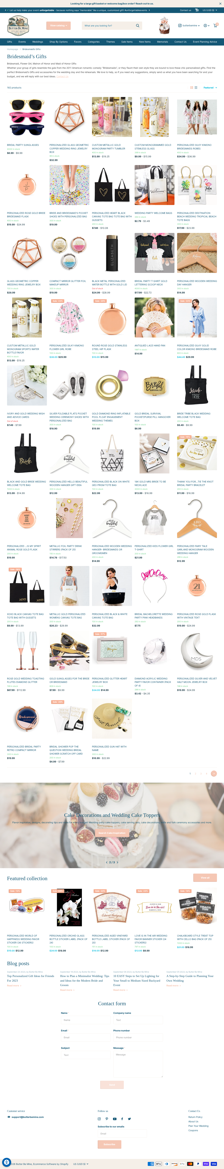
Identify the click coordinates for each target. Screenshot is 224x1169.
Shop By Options (59, 41)
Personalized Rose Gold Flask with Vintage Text (196, 616)
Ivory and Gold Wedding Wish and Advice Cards (26, 415)
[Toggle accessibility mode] (197, 10)
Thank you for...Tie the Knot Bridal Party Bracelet (195, 483)
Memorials (162, 41)
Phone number (121, 1030)
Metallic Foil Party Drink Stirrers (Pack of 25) (66, 548)
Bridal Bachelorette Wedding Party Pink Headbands (154, 616)
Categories (94, 41)
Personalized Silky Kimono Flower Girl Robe (67, 347)
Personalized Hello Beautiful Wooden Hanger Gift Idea (69, 483)
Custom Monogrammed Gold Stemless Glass (153, 147)
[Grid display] (191, 87)
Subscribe (110, 1144)
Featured (209, 87)
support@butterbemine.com (28, 1117)
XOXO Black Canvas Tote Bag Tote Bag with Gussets (25, 616)
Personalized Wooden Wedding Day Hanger (197, 283)
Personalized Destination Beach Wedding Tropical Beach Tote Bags (196, 216)
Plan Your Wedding (198, 1125)
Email (65, 1030)
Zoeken (137, 26)
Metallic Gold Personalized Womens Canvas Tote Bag (67, 616)
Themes (110, 41)
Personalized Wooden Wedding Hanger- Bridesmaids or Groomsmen (112, 549)
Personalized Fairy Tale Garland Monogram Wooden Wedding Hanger (195, 549)
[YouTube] (114, 1119)
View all (205, 877)
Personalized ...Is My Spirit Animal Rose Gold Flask (24, 548)
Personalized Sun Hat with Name (109, 748)
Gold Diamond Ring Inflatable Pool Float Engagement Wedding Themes (111, 417)
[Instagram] (99, 1118)
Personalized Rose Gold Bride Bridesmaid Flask (26, 215)
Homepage (12, 49)
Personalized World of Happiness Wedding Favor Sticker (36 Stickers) (23, 939)
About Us (193, 1121)
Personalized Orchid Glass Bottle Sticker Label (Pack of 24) (68, 939)
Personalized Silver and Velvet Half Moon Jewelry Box (197, 680)
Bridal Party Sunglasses (23, 145)
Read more (13, 985)
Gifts (9, 41)
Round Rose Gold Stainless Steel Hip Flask (109, 347)
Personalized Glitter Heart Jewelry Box (109, 680)
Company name (122, 1013)
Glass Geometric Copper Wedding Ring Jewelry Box (24, 283)
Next (149, 10)
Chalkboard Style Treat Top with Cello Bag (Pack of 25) (195, 937)
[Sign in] (207, 25)
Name (65, 1013)
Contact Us (180, 41)
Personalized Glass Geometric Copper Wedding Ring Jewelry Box (69, 148)
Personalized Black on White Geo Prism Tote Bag (111, 483)
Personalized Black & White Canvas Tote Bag (109, 616)
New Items (145, 41)
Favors (77, 41)
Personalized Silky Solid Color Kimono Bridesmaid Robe (196, 347)
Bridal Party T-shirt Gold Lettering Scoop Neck (151, 283)
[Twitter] (129, 1119)
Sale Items (126, 41)
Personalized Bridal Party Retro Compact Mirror (24, 748)
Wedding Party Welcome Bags (153, 213)
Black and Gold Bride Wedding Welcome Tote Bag (26, 483)
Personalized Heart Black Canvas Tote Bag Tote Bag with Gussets (112, 216)
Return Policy (195, 1117)
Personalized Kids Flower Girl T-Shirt (154, 548)
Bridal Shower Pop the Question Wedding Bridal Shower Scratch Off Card (66, 750)
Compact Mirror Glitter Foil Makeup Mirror (68, 283)
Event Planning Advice (205, 41)
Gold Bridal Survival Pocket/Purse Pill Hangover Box (153, 417)
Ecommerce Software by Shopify (50, 1164)
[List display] (196, 87)
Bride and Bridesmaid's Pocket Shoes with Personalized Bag (69, 215)
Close (220, 3)
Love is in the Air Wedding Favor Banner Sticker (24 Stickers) (151, 939)
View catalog (57, 25)
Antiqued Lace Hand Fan (150, 345)
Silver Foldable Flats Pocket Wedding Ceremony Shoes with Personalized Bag (69, 417)
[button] (5, 10)
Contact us (185, 10)
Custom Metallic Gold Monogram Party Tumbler (108, 147)
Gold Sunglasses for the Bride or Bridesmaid (69, 680)
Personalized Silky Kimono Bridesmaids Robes (194, 147)
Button (112, 833)
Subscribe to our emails (111, 1126)
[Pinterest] (107, 1118)
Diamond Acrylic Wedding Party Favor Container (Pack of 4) (153, 682)
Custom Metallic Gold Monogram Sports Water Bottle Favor (23, 349)
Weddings (37, 41)
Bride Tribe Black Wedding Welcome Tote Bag (193, 415)
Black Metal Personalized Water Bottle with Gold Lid (109, 283)
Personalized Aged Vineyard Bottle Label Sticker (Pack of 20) (111, 939)
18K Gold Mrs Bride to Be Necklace (150, 483)
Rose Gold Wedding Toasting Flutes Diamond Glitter (25, 680)
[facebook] (122, 1119)
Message (119, 1048)
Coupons (193, 1130)
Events (22, 41)
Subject (65, 1048)
